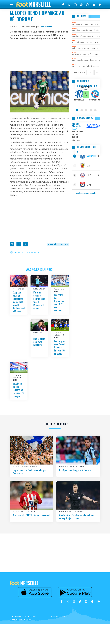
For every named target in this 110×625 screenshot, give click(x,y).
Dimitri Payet (36, 252)
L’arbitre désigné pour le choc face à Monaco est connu (39, 300)
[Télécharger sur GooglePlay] (100, 4)
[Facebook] (63, 4)
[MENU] (13, 4)
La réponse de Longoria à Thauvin (75, 470)
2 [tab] (81, 110)
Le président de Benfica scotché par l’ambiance (29, 471)
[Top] (102, 618)
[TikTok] (81, 4)
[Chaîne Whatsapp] (87, 4)
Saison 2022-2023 (22, 252)
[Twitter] (69, 4)
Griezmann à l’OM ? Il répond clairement (31, 515)
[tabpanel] (86, 95)
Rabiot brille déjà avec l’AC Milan (39, 342)
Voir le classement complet (86, 193)
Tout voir (79, 73)
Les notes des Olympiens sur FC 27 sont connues (59, 302)
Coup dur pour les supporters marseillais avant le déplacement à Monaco (19, 302)
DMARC (28, 619)
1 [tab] (77, 110)
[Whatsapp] (25, 244)
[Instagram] (75, 4)
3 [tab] (86, 110)
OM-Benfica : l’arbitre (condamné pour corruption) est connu (77, 516)
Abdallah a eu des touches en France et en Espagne (18, 390)
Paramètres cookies (60, 616)
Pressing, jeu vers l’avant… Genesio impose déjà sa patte (60, 347)
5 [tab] (95, 110)
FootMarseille (46, 27)
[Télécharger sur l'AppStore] (93, 4)
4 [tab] (91, 110)
